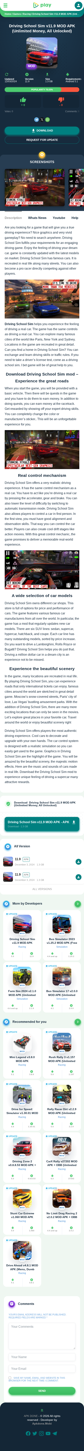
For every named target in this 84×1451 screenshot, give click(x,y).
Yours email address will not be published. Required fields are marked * (37, 1316)
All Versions (42, 889)
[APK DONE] (42, 5)
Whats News (37, 218)
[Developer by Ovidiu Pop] (78, 904)
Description (13, 218)
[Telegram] (36, 119)
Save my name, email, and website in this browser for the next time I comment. (37, 1379)
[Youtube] (49, 1433)
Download (45, 130)
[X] (42, 119)
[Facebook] (29, 1433)
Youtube (59, 218)
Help (74, 218)
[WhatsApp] (47, 119)
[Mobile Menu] (5, 5)
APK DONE (31, 1415)
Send (42, 1390)
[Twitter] (35, 1433)
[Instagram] (42, 1433)
